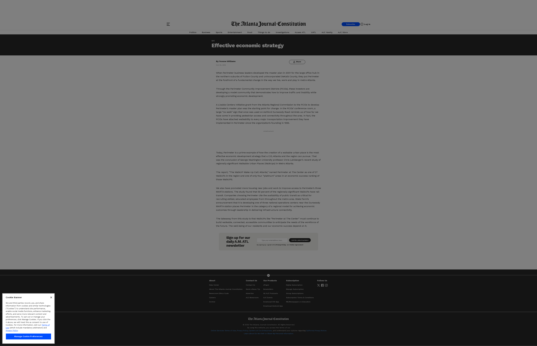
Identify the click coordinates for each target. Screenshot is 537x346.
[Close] (51, 297)
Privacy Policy (12, 330)
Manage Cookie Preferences (28, 336)
